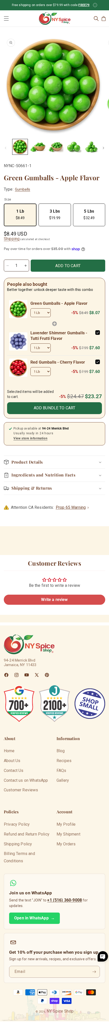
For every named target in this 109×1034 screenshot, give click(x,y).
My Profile (66, 824)
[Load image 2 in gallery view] (37, 146)
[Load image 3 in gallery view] (55, 146)
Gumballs (22, 189)
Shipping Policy (18, 844)
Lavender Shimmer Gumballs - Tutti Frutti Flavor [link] (58, 336)
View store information (30, 438)
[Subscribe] (94, 972)
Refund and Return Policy (26, 834)
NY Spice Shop (60, 1011)
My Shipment (68, 834)
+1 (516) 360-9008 (64, 900)
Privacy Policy (17, 824)
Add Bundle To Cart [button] (55, 408)
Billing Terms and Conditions (19, 857)
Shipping (12, 238)
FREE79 (83, 5)
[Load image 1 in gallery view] (20, 146)
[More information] (95, 5)
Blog (61, 750)
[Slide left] (5, 148)
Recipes (64, 760)
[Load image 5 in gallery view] (91, 146)
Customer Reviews (21, 790)
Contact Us (14, 770)
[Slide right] (103, 148)
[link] (18, 309)
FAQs (61, 770)
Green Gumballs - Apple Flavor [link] (59, 303)
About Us (12, 760)
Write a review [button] (54, 599)
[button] (6, 18)
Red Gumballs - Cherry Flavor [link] (57, 362)
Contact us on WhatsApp (26, 780)
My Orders (66, 844)
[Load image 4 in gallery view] (73, 146)
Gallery (63, 780)
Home (9, 750)
